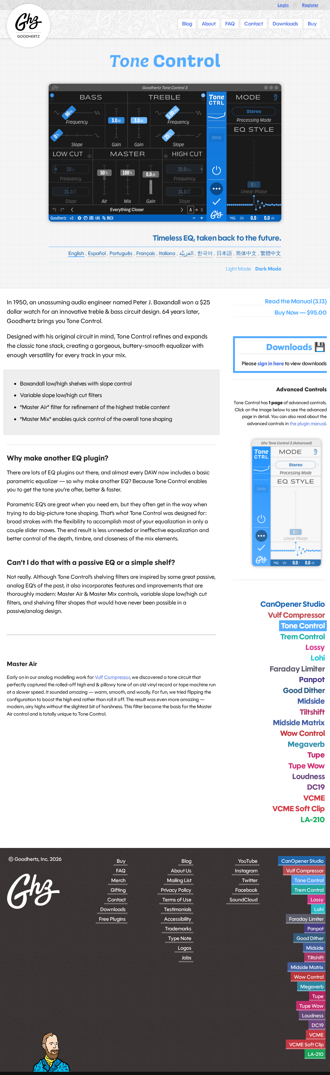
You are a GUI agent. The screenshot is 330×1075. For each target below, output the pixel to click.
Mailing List (179, 880)
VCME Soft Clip (306, 1045)
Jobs (186, 958)
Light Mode (238, 269)
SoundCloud (243, 900)
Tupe (318, 996)
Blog (186, 861)
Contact (116, 900)
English (76, 253)
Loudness (313, 1016)
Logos (184, 948)
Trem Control (309, 890)
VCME (316, 1035)
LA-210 (316, 1054)
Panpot (315, 929)
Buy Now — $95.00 (301, 312)
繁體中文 (270, 253)
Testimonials (177, 909)
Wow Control (309, 977)
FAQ (121, 871)
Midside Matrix (307, 967)
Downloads (113, 909)
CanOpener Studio (302, 861)
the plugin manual (308, 423)
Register (310, 5)
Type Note (179, 938)
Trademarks (178, 929)
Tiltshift (315, 958)
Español (97, 253)
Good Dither (310, 938)
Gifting (118, 890)
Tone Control (309, 880)
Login (283, 5)
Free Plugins (112, 919)
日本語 (224, 253)
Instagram (246, 871)
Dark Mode (268, 269)
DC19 (318, 1025)
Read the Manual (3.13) (296, 301)
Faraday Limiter (306, 919)
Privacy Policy (176, 890)
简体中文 (246, 253)
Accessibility (177, 919)
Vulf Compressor (112, 677)
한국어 (205, 253)
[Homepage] (28, 26)
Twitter (249, 880)
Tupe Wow (311, 1006)
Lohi (319, 909)
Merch (118, 880)
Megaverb (312, 987)
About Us (181, 871)
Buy (121, 861)
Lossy (317, 900)
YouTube (247, 861)
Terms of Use (176, 900)
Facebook (246, 890)
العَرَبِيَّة (186, 253)
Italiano (167, 253)
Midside (315, 948)
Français (145, 253)
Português (121, 253)
